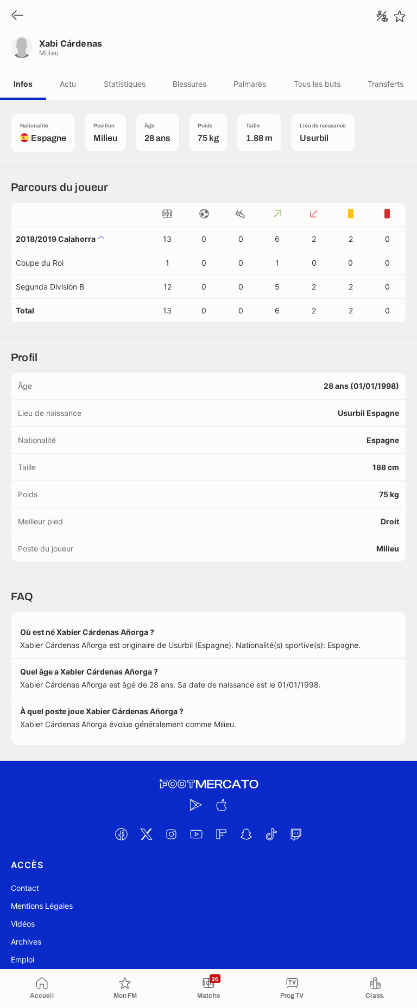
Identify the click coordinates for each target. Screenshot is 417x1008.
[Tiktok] (271, 834)
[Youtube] (196, 834)
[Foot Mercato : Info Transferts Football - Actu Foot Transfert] (208, 784)
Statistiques (125, 83)
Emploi (22, 959)
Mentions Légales (42, 905)
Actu (68, 83)
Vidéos (23, 923)
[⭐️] (399, 16)
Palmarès (249, 83)
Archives (26, 941)
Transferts (385, 83)
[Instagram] (171, 834)
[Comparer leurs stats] (382, 16)
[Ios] (221, 805)
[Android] (196, 805)
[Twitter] (146, 834)
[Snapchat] (246, 834)
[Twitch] (296, 834)
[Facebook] (121, 834)
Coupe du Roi (40, 262)
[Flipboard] (221, 834)
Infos (23, 83)
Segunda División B (50, 286)
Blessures (189, 83)
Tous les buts (317, 83)
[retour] (17, 16)
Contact (25, 888)
